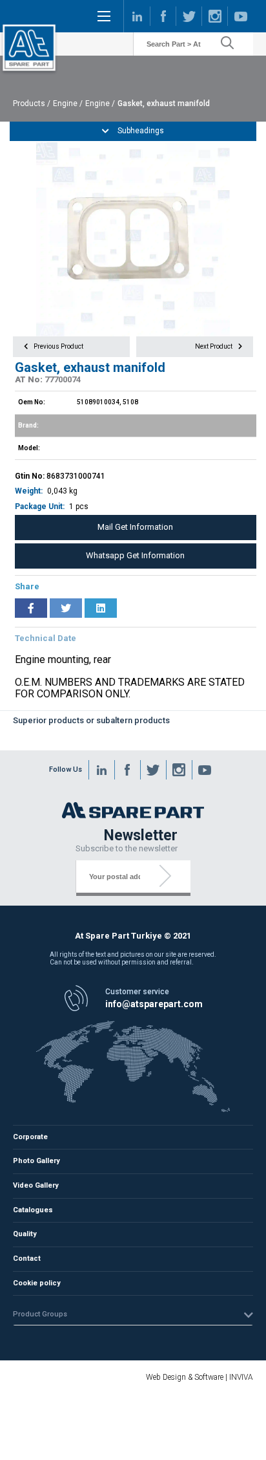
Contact (27, 1258)
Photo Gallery (36, 1161)
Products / (31, 103)
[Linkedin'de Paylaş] (101, 608)
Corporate (30, 1137)
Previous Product (57, 346)
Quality (25, 1234)
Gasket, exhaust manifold (164, 103)
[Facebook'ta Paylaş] (31, 608)
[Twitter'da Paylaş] (66, 608)
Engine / (68, 103)
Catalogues (33, 1210)
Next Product (214, 346)
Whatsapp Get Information (135, 555)
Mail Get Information (135, 527)
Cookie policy (37, 1283)
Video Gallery (36, 1185)
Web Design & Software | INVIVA (199, 1377)
